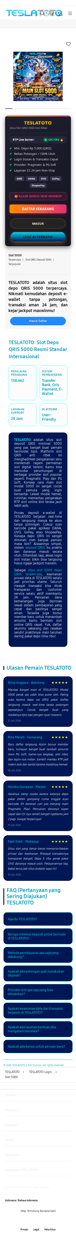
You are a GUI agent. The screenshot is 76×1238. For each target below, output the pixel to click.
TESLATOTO (22, 440)
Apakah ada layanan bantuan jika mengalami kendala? (38, 1029)
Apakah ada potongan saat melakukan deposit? (38, 973)
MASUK (38, 223)
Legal (36, 1229)
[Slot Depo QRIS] (13, 13)
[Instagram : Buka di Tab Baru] (42, 1220)
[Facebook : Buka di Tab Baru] (25, 1220)
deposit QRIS (35, 548)
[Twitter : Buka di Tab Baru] (33, 1220)
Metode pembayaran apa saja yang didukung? (38, 955)
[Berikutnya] (72, 76)
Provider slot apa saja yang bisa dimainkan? (38, 992)
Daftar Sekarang (38, 209)
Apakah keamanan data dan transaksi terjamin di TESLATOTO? (38, 1011)
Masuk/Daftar (38, 321)
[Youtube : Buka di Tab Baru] (50, 1220)
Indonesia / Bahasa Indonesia (21, 1200)
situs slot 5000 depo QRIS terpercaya (38, 572)
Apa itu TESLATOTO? (38, 919)
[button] (51, 13)
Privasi (24, 1229)
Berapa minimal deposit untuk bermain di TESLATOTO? (38, 936)
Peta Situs (50, 1229)
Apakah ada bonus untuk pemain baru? (38, 1046)
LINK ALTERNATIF (38, 237)
